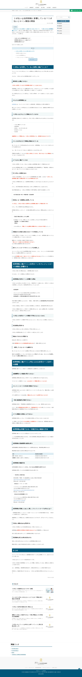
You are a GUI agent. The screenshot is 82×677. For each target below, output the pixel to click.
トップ (26, 7)
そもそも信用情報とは (20, 55)
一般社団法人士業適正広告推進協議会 (19, 654)
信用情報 (14, 104)
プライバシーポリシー (47, 667)
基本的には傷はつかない (21, 53)
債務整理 (31, 7)
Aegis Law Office (41, 673)
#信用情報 (15, 26)
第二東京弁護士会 (15, 650)
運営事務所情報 (38, 667)
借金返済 (54, 7)
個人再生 (43, 7)
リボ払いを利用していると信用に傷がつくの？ (25, 51)
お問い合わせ (54, 667)
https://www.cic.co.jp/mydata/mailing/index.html (24, 490)
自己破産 (49, 7)
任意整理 (37, 7)
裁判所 (13, 652)
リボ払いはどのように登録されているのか (25, 57)
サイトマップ (31, 667)
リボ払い (20, 10)
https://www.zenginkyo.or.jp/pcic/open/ (22, 479)
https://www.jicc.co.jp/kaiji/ (19, 500)
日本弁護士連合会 (15, 648)
